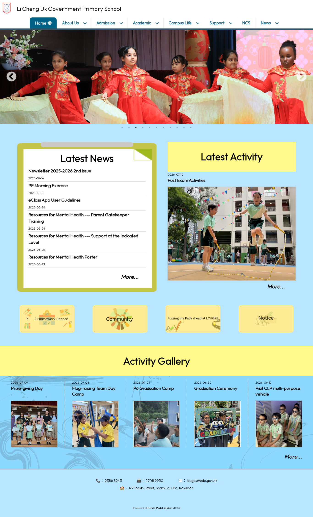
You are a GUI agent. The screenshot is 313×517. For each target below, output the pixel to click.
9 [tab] (177, 127)
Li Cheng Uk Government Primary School (69, 8)
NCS (246, 22)
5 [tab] (149, 127)
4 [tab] (142, 127)
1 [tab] (122, 127)
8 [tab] (170, 127)
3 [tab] (136, 127)
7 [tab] (163, 127)
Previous (11, 77)
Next (301, 77)
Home (40, 23)
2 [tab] (129, 127)
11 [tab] (191, 127)
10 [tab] (184, 127)
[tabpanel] (156, 77)
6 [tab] (156, 127)
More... (130, 276)
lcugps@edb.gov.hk (202, 480)
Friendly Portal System (159, 508)
